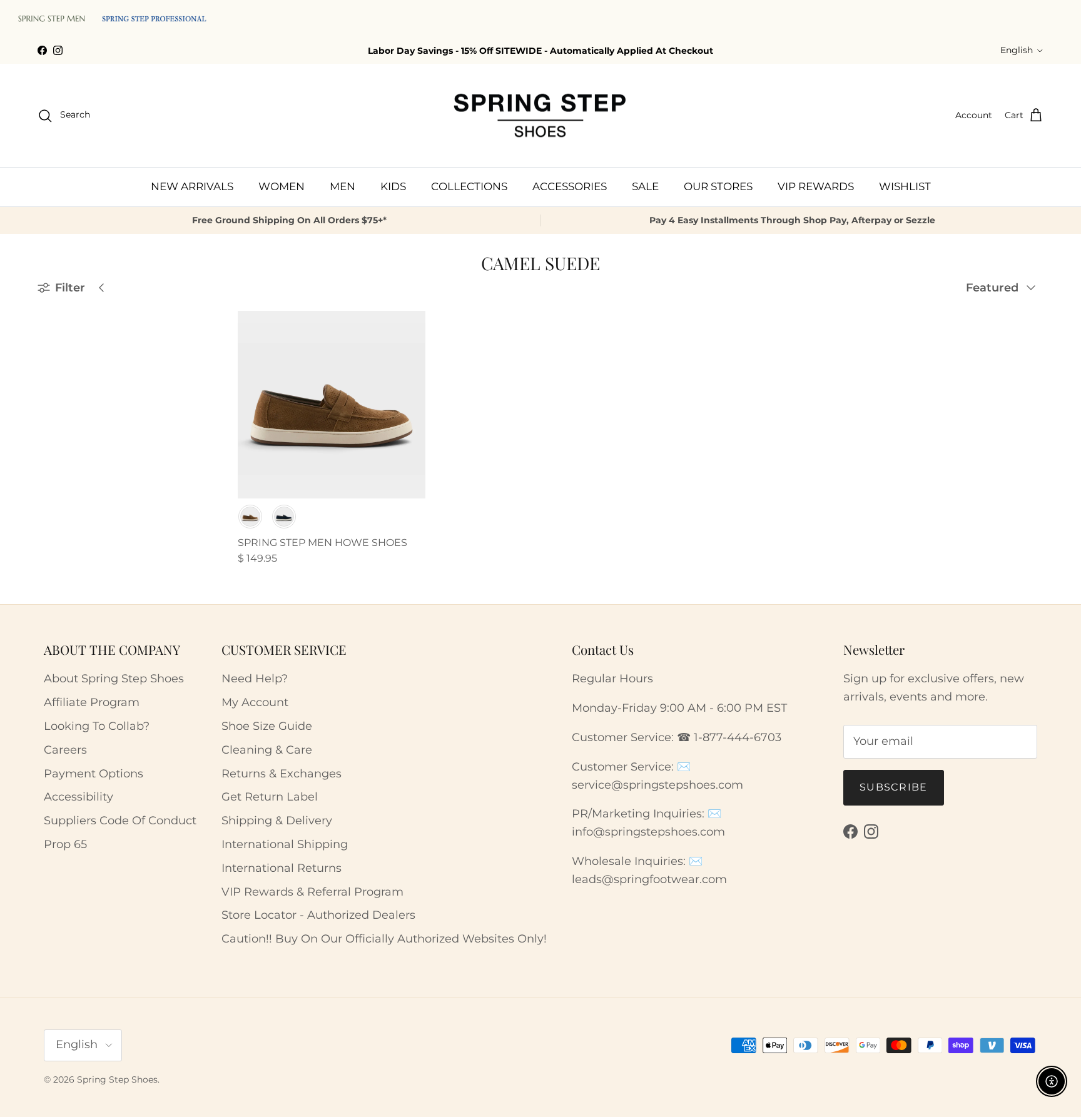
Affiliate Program (92, 702)
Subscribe (894, 787)
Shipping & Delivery (276, 820)
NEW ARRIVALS (192, 186)
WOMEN (281, 186)
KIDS (393, 186)
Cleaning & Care (266, 750)
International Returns (281, 868)
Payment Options (93, 774)
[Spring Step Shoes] (540, 115)
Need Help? (254, 678)
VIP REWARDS (816, 186)
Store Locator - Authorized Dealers (318, 915)
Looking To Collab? (97, 726)
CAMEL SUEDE (87, 486)
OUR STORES (718, 186)
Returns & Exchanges (281, 774)
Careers (65, 750)
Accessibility (78, 797)
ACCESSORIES (569, 186)
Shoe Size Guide (266, 726)
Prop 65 (65, 844)
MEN (342, 186)
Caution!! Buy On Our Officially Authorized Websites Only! (384, 939)
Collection (65, 461)
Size (49, 431)
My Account (254, 702)
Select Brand (76, 373)
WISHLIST (905, 186)
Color (53, 400)
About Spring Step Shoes (114, 678)
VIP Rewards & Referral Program (312, 892)
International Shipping (284, 844)
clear (187, 431)
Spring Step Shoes (117, 1079)
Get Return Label (269, 797)
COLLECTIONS (469, 186)
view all (176, 316)
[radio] (250, 516)
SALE (645, 186)
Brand (54, 348)
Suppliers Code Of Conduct (120, 820)
